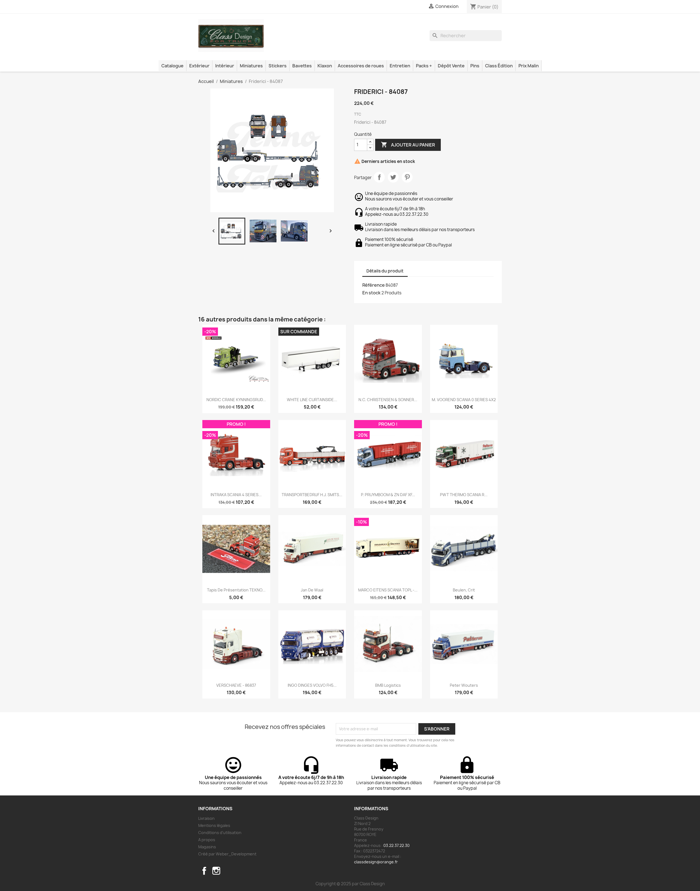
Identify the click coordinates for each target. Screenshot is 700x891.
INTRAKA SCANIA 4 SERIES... (236, 494)
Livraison (206, 818)
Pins (474, 66)
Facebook (204, 870)
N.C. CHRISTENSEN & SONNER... (387, 399)
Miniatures (251, 66)
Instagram (216, 870)
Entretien (400, 66)
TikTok (228, 870)
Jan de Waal (312, 590)
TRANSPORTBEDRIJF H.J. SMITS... (312, 494)
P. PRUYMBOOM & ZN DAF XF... (388, 494)
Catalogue (172, 66)
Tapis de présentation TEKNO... (236, 590)
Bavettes (302, 66)
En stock (371, 292)
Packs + (424, 66)
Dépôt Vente (451, 66)
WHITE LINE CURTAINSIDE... (312, 399)
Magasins (207, 846)
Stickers (278, 66)
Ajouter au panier (408, 144)
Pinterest (407, 177)
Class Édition (499, 66)
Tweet (393, 177)
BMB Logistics (388, 685)
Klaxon (324, 66)
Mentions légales (214, 825)
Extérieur (199, 66)
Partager (379, 177)
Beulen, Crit (464, 590)
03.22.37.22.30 (396, 845)
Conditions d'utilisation (219, 832)
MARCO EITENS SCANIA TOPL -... (388, 590)
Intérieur (224, 66)
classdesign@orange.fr (376, 861)
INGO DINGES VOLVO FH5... (312, 685)
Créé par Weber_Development (227, 853)
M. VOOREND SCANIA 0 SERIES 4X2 (464, 399)
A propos (206, 839)
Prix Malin (528, 66)
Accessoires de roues (361, 66)
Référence (373, 285)
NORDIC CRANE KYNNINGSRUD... (236, 399)
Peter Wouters (464, 685)
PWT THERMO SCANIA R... (464, 494)
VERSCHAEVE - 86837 (236, 685)
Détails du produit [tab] (385, 271)
